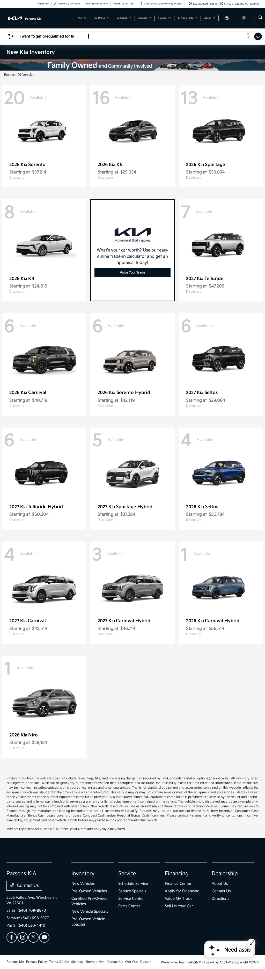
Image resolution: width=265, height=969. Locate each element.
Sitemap (77, 962)
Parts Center (129, 906)
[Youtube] (44, 937)
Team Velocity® (190, 962)
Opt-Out (131, 962)
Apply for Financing (182, 891)
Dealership (225, 874)
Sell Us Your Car (179, 906)
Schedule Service (133, 883)
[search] (260, 18)
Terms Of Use (59, 962)
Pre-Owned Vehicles (89, 891)
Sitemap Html (95, 962)
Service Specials (132, 891)
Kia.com (145, 962)
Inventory (82, 874)
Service (127, 874)
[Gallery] (132, 65)
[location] (141, 4)
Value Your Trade (132, 272)
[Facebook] (11, 937)
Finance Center (178, 883)
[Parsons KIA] (29, 18)
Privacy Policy (36, 962)
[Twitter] (33, 937)
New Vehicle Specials (89, 911)
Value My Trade (179, 898)
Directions (220, 898)
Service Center (131, 898)
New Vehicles (83, 883)
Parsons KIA (15, 962)
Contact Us (27, 885)
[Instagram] (22, 937)
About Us (220, 883)
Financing (176, 874)
